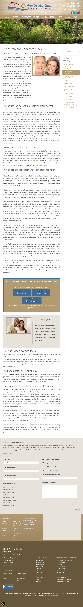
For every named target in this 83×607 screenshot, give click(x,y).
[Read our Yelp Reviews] (78, 13)
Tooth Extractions (69, 108)
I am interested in (9, 484)
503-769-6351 (74, 9)
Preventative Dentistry (30, 593)
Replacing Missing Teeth (70, 68)
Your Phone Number (9, 475)
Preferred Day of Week (49, 467)
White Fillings (9, 490)
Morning (45, 463)
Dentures (66, 81)
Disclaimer (28, 596)
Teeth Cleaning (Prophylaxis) (64, 579)
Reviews (67, 17)
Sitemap (55, 596)
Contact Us (8, 586)
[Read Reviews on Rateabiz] (75, 13)
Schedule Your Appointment (42, 292)
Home (7, 17)
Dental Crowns (68, 96)
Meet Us (35, 596)
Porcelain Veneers (61, 575)
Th (54, 470)
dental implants (35, 161)
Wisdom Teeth (68, 83)
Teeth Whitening (10, 495)
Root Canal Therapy (69, 102)
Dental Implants (68, 64)
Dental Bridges (68, 99)
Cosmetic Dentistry (59, 593)
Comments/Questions (49, 483)
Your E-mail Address (10, 467)
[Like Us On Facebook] (72, 13)
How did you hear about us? (51, 475)
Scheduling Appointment (12, 487)
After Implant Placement (69, 72)
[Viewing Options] (3, 603)
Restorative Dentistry (67, 60)
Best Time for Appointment (50, 459)
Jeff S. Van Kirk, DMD (70, 3)
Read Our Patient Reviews (32, 300)
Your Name (7, 459)
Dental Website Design (37, 599)
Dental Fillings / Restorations (68, 90)
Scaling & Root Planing (70, 105)
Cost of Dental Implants (69, 77)
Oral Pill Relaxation (69, 86)
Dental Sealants (68, 94)
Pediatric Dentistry (72, 593)
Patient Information (15, 593)
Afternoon (53, 463)
